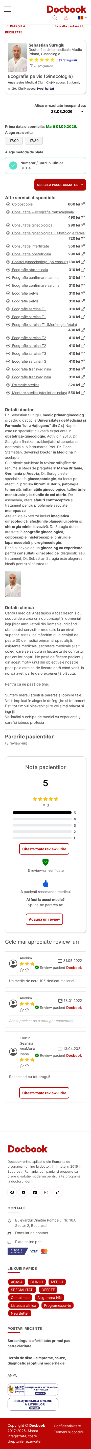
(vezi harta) (45, 88)
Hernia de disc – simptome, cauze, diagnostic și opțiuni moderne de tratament (37, 1361)
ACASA (16, 1282)
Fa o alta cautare (67, 26)
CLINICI (36, 1282)
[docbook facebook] (13, 1192)
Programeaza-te (57, 1305)
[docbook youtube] (24, 1192)
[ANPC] (33, 1389)
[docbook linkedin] (36, 1192)
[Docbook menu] (7, 10)
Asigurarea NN (49, 1297)
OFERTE (48, 1290)
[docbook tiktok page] (58, 1192)
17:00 (14, 140)
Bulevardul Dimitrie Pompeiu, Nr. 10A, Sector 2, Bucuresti (46, 1223)
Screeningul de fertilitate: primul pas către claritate (39, 1343)
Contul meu (20, 1297)
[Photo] (15, 584)
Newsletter (20, 1313)
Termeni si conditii (68, 1432)
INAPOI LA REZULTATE (15, 29)
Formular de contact (31, 1233)
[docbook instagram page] (47, 1192)
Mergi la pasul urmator (58, 185)
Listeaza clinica (23, 1305)
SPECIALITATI (22, 1290)
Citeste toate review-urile (44, 849)
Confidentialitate (67, 1426)
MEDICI (57, 1282)
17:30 (34, 140)
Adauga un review (44, 919)
